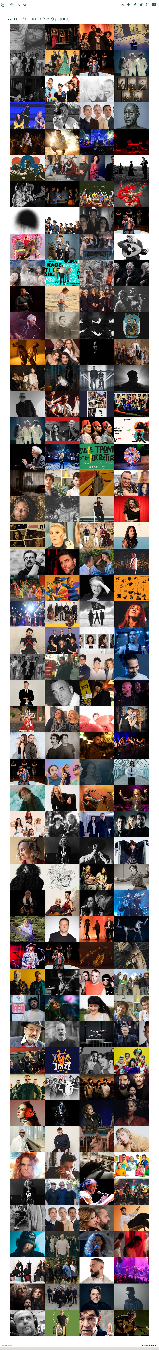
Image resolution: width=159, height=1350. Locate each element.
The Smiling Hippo (152, 1345)
